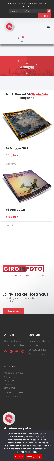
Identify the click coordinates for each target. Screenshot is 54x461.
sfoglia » (12, 155)
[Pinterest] (22, 351)
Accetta (19, 456)
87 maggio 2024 (17, 148)
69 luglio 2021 (15, 209)
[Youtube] (17, 351)
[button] (48, 26)
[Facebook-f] (5, 351)
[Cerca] (49, 11)
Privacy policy (33, 456)
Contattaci (13, 311)
